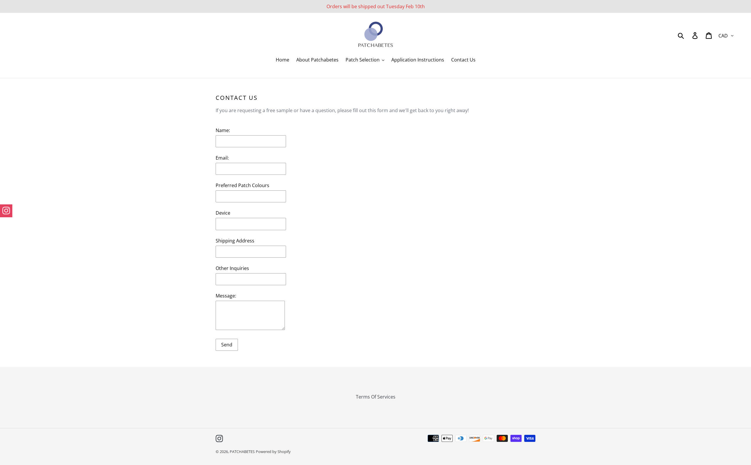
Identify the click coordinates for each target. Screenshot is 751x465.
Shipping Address (235, 240)
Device (223, 213)
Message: (226, 296)
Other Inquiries (232, 268)
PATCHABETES (242, 451)
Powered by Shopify (273, 451)
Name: (223, 130)
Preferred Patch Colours (242, 185)
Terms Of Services (375, 397)
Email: (222, 158)
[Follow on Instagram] (6, 210)
